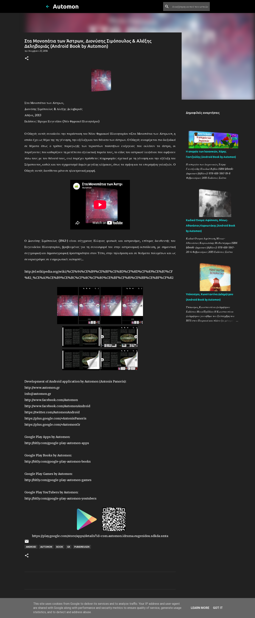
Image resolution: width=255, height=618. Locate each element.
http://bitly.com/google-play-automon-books (57, 461)
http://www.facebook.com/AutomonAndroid (57, 406)
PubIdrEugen (81, 547)
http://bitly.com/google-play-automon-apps (56, 443)
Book (59, 547)
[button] (26, 58)
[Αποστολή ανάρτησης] (26, 542)
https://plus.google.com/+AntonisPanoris (55, 418)
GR (68, 547)
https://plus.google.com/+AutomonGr (52, 424)
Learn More (200, 608)
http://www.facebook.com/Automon (51, 400)
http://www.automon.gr (42, 387)
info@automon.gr (37, 394)
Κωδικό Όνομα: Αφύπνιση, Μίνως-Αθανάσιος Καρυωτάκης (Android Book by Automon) (210, 225)
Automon (66, 6)
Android (31, 547)
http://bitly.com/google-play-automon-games (57, 480)
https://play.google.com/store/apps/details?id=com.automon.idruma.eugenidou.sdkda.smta (100, 536)
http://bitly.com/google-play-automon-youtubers (60, 498)
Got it (218, 608)
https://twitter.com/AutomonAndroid (52, 412)
